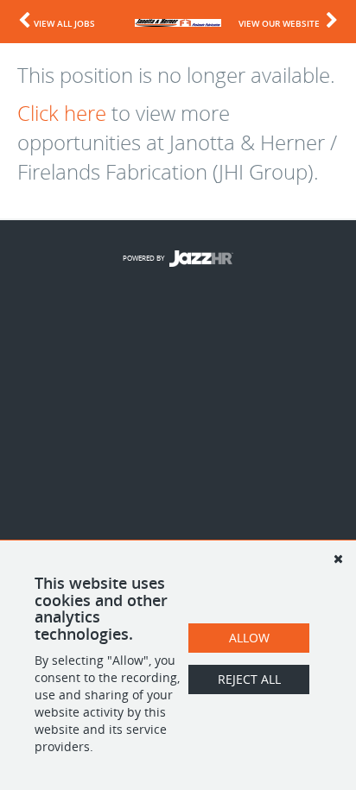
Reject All (249, 679)
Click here (61, 113)
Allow (249, 637)
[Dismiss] (338, 559)
